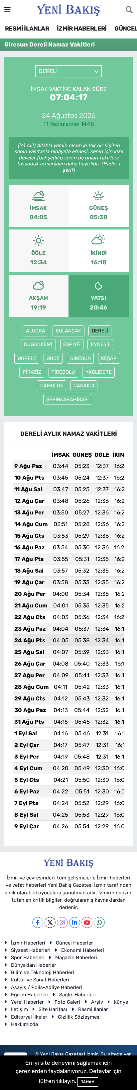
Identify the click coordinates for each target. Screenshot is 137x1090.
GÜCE (53, 358)
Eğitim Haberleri (30, 995)
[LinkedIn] (74, 922)
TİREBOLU (63, 372)
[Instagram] (62, 922)
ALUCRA (35, 331)
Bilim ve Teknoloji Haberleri (42, 972)
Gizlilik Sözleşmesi (79, 1017)
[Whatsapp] (99, 922)
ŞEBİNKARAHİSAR (67, 400)
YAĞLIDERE (98, 372)
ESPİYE (71, 344)
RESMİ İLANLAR (27, 28)
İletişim (19, 1009)
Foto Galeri (67, 1002)
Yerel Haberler (27, 1002)
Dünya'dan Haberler (33, 965)
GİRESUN (80, 358)
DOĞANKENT (38, 344)
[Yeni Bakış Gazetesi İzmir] (68, 9)
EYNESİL (100, 344)
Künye (121, 1002)
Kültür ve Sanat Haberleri (40, 980)
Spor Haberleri (28, 957)
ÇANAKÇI (83, 386)
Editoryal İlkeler (29, 1017)
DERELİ (100, 331)
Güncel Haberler (74, 943)
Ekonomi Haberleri (82, 950)
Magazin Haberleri (76, 957)
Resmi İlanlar (93, 1009)
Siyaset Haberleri (31, 950)
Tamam (87, 1082)
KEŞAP (109, 358)
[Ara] (129, 10)
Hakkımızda (24, 1024)
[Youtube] (86, 922)
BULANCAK (68, 331)
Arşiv (97, 1002)
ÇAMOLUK (51, 386)
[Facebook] (37, 922)
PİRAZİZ (32, 372)
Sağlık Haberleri (77, 995)
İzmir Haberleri (28, 943)
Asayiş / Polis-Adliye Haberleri (46, 987)
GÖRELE (27, 358)
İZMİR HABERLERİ (82, 28)
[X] (50, 922)
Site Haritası (53, 1009)
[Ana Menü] (7, 9)
